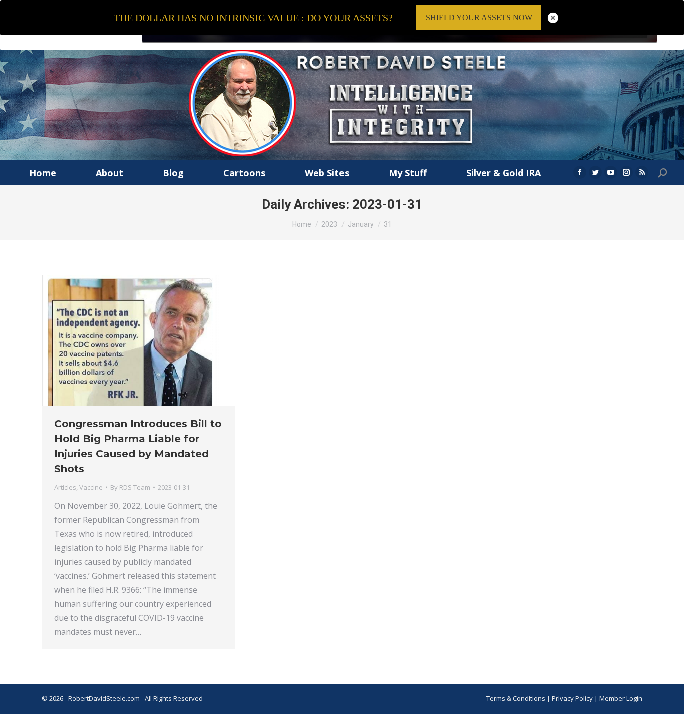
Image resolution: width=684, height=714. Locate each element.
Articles (65, 487)
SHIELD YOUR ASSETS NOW (479, 17)
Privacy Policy (573, 698)
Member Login (620, 698)
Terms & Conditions (515, 698)
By (130, 487)
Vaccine (91, 487)
